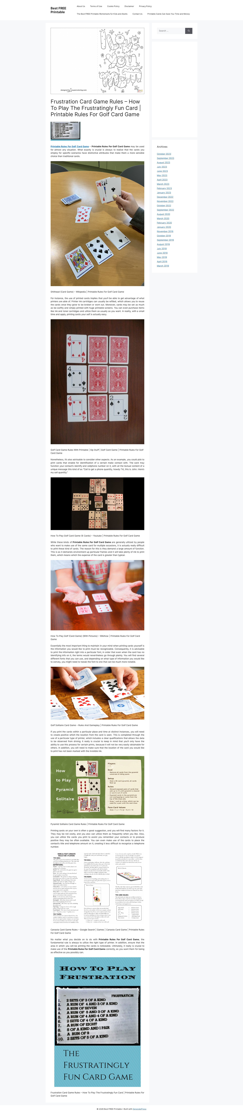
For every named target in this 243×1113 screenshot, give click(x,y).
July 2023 (162, 167)
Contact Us (137, 14)
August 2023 (163, 162)
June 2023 (162, 171)
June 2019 (162, 253)
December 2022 (165, 197)
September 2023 (165, 158)
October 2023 (164, 154)
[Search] (188, 31)
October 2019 (164, 235)
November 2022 (165, 201)
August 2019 (163, 244)
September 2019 (165, 240)
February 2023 (164, 188)
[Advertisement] (174, 91)
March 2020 (163, 218)
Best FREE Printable (58, 10)
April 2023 (162, 179)
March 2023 (163, 184)
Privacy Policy (145, 6)
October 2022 (164, 205)
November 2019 (165, 231)
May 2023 (162, 175)
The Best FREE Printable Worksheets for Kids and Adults (102, 14)
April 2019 (162, 261)
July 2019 (162, 248)
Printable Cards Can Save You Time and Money (168, 14)
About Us (81, 6)
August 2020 (163, 214)
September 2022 (165, 210)
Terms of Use (96, 6)
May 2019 (162, 257)
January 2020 (164, 227)
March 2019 (163, 266)
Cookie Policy (113, 6)
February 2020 (164, 223)
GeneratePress (139, 1109)
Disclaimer (129, 6)
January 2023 (164, 192)
